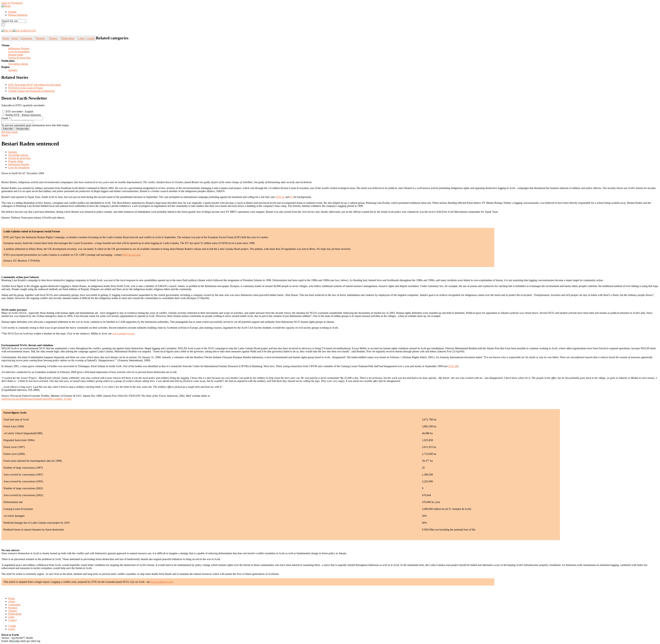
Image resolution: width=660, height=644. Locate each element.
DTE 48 (452, 366)
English (12, 11)
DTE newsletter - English (19, 111)
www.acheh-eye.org (123, 333)
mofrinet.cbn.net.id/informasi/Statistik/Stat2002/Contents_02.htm (36, 398)
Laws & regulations (19, 51)
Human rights (15, 54)
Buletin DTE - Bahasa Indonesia (23, 114)
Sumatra (12, 70)
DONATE (30, 30)
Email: (5, 118)
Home (4, 135)
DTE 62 (280, 197)
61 (291, 197)
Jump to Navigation (12, 2)
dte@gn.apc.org (131, 254)
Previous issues (9, 132)
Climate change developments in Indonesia (31, 90)
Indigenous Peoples (18, 48)
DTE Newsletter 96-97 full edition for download (34, 84)
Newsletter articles (18, 63)
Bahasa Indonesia (17, 14)
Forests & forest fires (19, 57)
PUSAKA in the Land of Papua (25, 87)
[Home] (6, 5)
